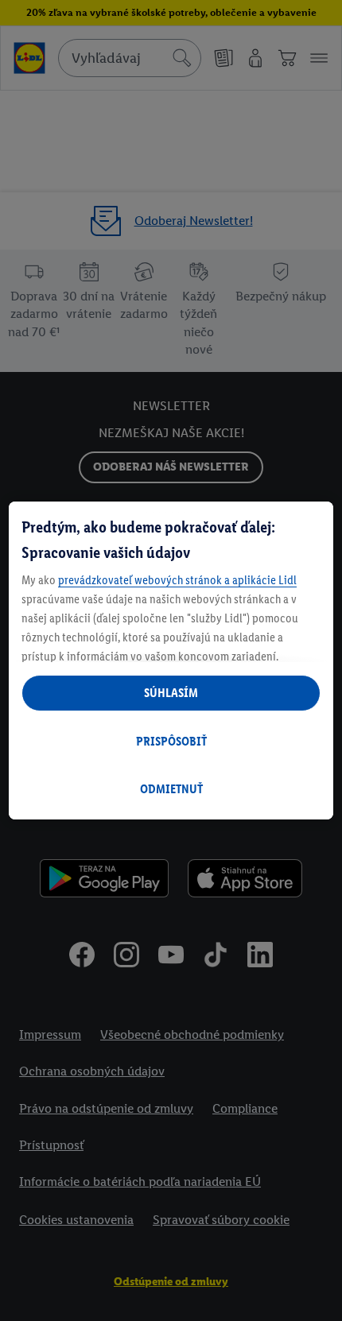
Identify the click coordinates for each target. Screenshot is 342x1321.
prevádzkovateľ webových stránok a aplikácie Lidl (177, 579)
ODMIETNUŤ (171, 788)
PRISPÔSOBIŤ (171, 741)
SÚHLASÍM (171, 692)
